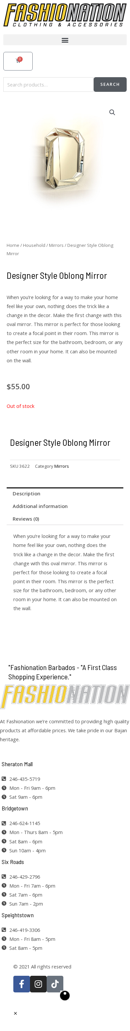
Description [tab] (26, 493)
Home (13, 245)
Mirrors (56, 245)
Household (34, 245)
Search (110, 84)
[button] (65, 39)
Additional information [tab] (40, 506)
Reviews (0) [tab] (26, 518)
